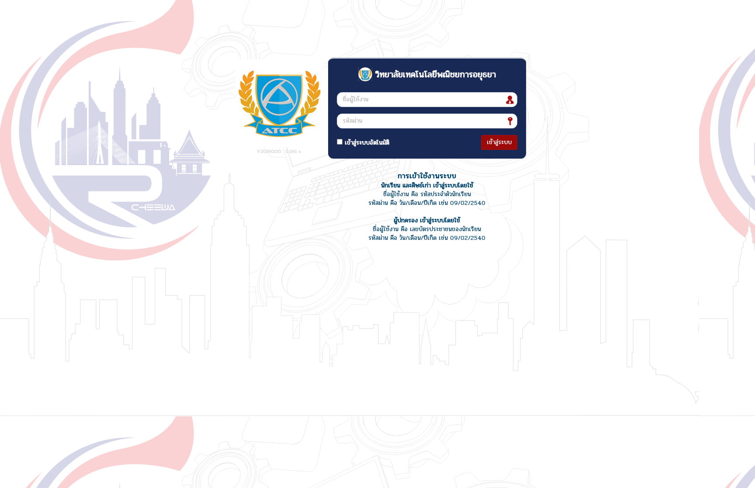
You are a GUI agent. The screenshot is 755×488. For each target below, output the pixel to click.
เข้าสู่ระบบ (499, 142)
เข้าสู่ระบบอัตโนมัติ (366, 142)
